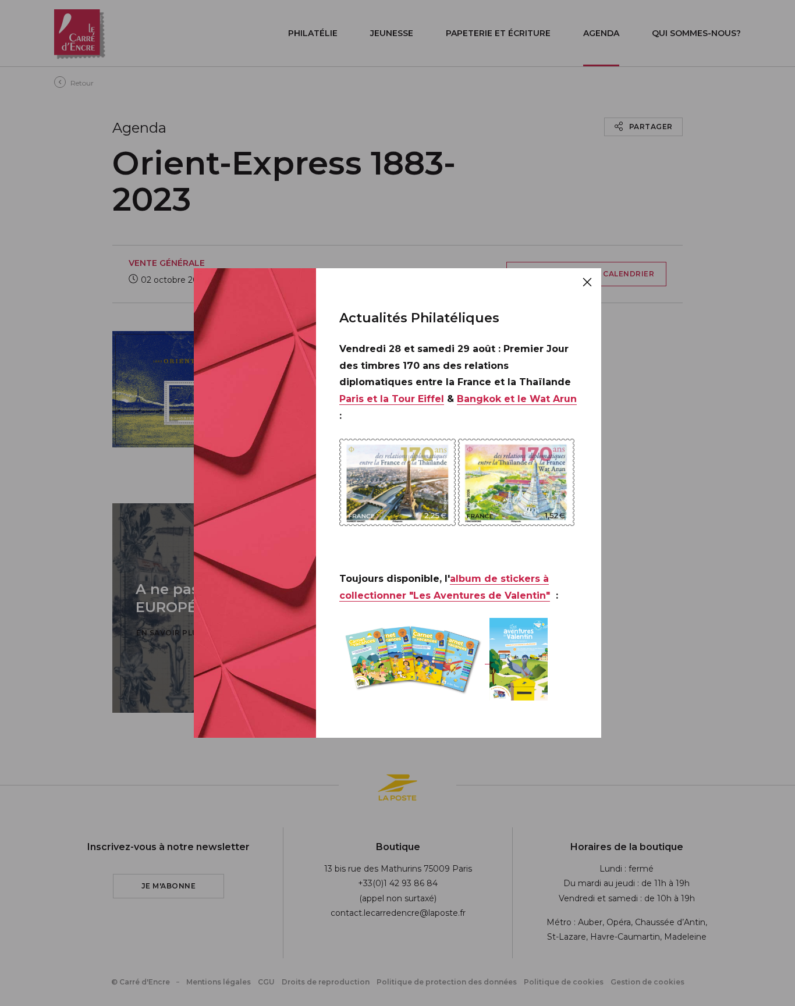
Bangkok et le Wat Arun (517, 398)
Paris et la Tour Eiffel (391, 398)
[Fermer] (587, 282)
